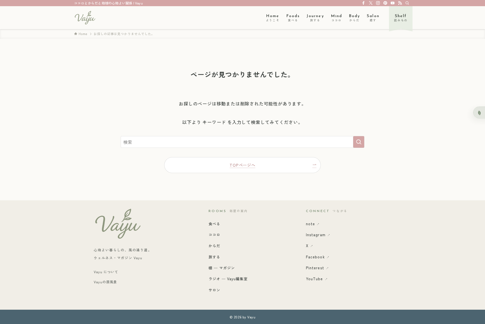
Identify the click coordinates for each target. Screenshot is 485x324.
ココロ (214, 234)
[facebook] (363, 3)
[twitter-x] (370, 3)
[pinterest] (385, 3)
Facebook (317, 256)
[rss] (400, 3)
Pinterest (317, 267)
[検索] (407, 3)
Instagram (318, 234)
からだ (214, 245)
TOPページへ (242, 165)
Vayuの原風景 (105, 281)
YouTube (317, 278)
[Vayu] (85, 18)
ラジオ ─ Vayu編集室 (228, 278)
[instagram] (378, 3)
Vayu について (106, 271)
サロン (214, 290)
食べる (214, 223)
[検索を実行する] (358, 142)
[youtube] (392, 3)
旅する (214, 256)
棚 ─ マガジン (222, 267)
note (313, 223)
